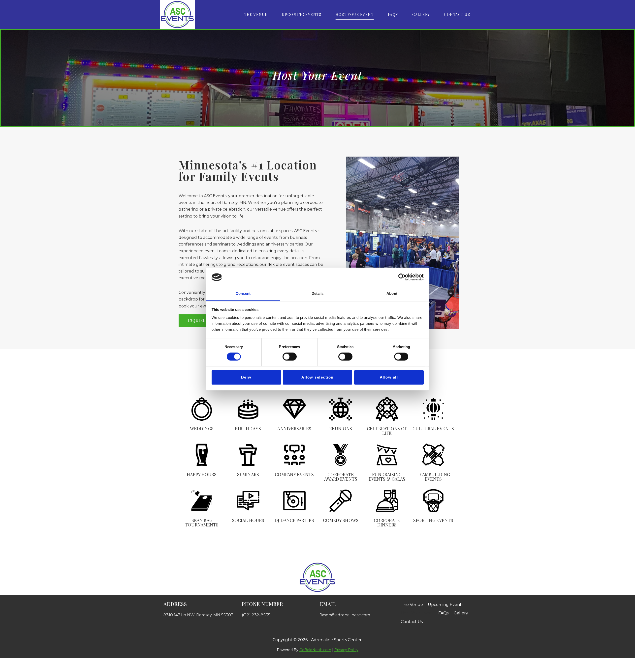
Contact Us (457, 14)
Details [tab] (318, 293)
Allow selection (317, 377)
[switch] (290, 357)
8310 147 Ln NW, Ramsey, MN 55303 (198, 615)
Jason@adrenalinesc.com (345, 615)
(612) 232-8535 (256, 615)
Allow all (389, 377)
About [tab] (391, 293)
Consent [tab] (243, 293)
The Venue (256, 14)
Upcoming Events (301, 14)
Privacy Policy (346, 650)
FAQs (393, 14)
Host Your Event (355, 14)
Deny (246, 377)
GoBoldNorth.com (315, 650)
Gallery (421, 14)
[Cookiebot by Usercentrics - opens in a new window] (402, 277)
